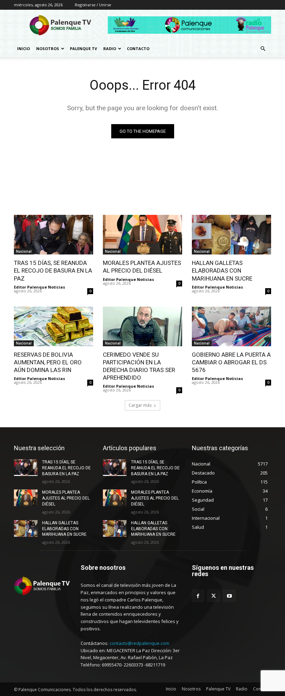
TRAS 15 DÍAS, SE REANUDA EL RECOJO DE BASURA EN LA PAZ (53, 270)
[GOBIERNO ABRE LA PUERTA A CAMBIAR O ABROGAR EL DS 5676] (231, 326)
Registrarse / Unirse (93, 4)
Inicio (23, 48)
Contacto (138, 48)
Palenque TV (83, 48)
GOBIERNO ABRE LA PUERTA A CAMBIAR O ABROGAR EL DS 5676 (231, 362)
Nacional (24, 251)
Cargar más (140, 405)
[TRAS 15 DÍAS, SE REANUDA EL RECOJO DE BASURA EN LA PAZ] (53, 234)
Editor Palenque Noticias (39, 287)
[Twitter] (213, 596)
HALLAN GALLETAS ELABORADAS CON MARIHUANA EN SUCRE (222, 270)
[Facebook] (198, 596)
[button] (262, 49)
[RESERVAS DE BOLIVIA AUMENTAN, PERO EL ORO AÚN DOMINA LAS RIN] (53, 326)
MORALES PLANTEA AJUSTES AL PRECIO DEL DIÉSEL (66, 498)
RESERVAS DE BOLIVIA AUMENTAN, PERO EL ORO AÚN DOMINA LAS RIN (48, 362)
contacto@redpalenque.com (139, 643)
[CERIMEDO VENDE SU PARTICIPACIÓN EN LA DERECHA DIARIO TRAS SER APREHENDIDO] (142, 326)
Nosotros (47, 48)
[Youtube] (229, 596)
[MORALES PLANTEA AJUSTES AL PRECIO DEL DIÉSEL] (142, 234)
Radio (109, 48)
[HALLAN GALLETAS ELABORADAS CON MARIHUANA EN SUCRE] (231, 234)
